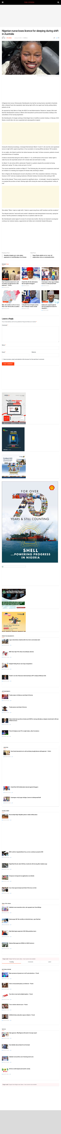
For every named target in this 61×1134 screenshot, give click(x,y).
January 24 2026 (18, 37)
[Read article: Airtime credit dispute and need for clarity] (5, 1070)
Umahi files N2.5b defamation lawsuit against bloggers (24, 787)
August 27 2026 (6, 657)
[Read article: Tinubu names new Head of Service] (5, 708)
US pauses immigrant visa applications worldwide (21, 876)
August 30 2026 (6, 287)
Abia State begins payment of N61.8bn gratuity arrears (22, 931)
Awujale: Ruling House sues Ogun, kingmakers (20, 663)
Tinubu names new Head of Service (18, 707)
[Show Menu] (2, 2)
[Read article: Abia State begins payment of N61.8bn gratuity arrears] (5, 932)
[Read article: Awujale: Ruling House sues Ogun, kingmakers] (5, 665)
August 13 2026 (25, 308)
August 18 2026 (6, 1062)
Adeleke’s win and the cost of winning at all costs (21, 1056)
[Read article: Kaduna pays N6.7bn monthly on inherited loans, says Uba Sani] (5, 920)
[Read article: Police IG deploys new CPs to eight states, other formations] (5, 732)
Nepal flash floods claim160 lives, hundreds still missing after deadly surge (28, 864)
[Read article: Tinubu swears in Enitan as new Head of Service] (5, 696)
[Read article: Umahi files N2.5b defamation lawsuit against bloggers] (31, 273)
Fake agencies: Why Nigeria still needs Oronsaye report (23, 1033)
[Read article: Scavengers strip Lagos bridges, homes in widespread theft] (51, 273)
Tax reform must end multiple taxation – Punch (21, 994)
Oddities (25, 37)
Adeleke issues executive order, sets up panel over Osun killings (25, 907)
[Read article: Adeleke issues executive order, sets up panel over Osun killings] (5, 909)
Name (4, 345)
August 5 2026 (6, 1074)
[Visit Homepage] (30, 2)
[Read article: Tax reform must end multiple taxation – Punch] (5, 995)
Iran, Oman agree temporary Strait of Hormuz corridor (23, 888)
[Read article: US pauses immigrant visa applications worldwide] (5, 877)
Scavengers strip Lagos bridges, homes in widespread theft (26, 797)
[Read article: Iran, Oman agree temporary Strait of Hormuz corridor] (5, 889)
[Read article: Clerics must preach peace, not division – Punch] (5, 985)
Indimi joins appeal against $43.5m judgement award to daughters (49, 306)
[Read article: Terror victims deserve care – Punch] (5, 1006)
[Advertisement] (30, 16)
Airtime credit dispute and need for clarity (19, 1068)
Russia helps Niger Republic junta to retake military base (23, 814)
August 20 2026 (6, 308)
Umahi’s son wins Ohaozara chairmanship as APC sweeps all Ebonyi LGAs (27, 675)
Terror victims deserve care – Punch (18, 1004)
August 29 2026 (6, 912)
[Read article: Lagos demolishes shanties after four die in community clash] (5, 641)
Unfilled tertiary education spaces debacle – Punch (22, 1015)
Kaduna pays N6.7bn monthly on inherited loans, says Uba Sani (24, 919)
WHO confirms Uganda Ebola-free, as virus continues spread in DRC (26, 852)
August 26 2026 (25, 285)
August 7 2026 (6, 736)
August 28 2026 (6, 700)
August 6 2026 (45, 310)
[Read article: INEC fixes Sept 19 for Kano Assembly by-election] (5, 653)
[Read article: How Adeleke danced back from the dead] (5, 1046)
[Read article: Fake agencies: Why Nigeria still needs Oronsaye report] (5, 1034)
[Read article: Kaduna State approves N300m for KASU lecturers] (5, 944)
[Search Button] (58, 2)
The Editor (9, 37)
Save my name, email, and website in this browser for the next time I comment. (23, 359)
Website (34, 352)
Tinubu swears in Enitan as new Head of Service (21, 695)
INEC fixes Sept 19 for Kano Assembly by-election (21, 651)
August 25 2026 (45, 285)
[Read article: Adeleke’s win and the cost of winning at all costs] (5, 1058)
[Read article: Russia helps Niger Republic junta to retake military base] (5, 816)
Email (4, 352)
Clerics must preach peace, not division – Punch (21, 983)
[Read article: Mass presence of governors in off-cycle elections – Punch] (5, 975)
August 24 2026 (6, 681)
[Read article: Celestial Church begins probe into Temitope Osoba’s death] (31, 296)
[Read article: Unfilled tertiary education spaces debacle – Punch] (5, 1016)
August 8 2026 (6, 724)
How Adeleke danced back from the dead (19, 1045)
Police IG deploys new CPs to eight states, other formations (24, 731)
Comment (5, 325)
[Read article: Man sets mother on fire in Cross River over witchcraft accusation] (11, 296)
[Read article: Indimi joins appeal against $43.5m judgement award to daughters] (51, 296)
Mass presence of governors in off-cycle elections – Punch (24, 973)
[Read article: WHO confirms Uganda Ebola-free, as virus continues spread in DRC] (5, 853)
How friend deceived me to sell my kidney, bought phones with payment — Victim (10, 283)
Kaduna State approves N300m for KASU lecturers (21, 943)
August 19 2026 (6, 712)
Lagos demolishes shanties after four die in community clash (24, 639)
